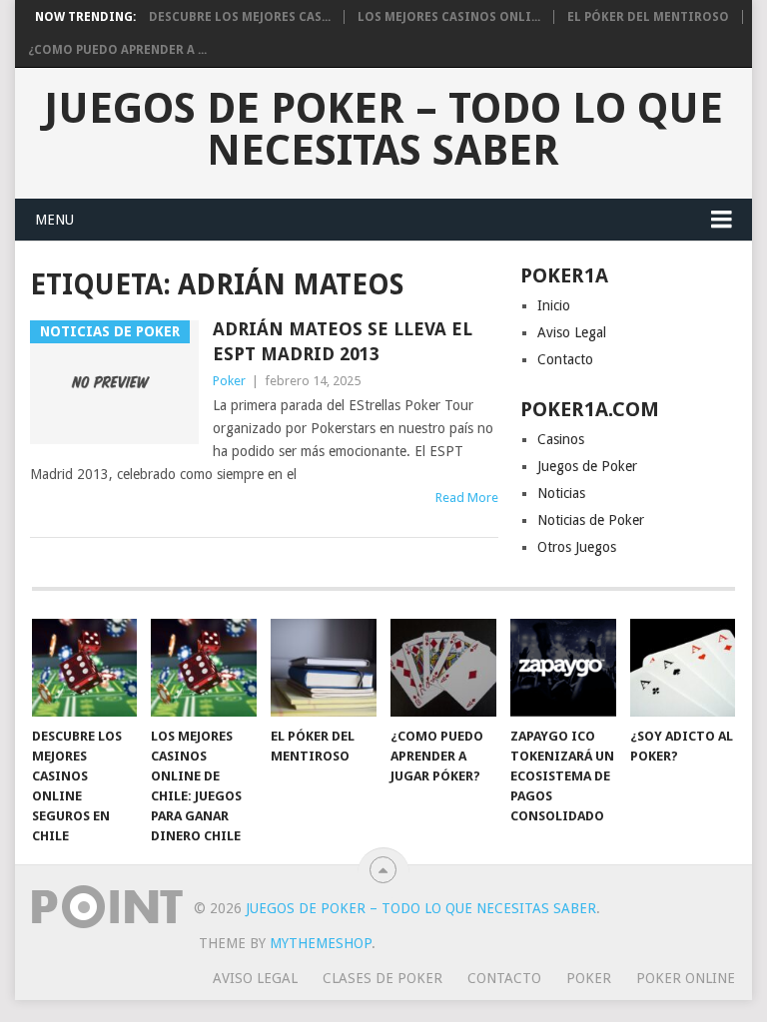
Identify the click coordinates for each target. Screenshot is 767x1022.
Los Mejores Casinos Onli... (449, 17)
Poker (229, 380)
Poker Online (685, 978)
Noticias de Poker (590, 520)
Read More (466, 497)
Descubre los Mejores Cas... (240, 17)
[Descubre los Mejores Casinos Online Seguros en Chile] (85, 668)
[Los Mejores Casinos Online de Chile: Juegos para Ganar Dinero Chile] (204, 668)
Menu (54, 220)
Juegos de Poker (587, 466)
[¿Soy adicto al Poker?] (683, 668)
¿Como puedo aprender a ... (117, 50)
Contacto (565, 359)
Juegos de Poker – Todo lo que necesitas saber (383, 130)
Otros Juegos (576, 547)
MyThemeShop (321, 943)
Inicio (553, 305)
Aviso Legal (571, 332)
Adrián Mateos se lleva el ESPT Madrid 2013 (342, 341)
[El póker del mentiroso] (324, 668)
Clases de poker (382, 978)
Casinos (560, 439)
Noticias (561, 493)
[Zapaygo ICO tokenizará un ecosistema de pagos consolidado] (563, 668)
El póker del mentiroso (648, 17)
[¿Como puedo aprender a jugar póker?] (443, 668)
